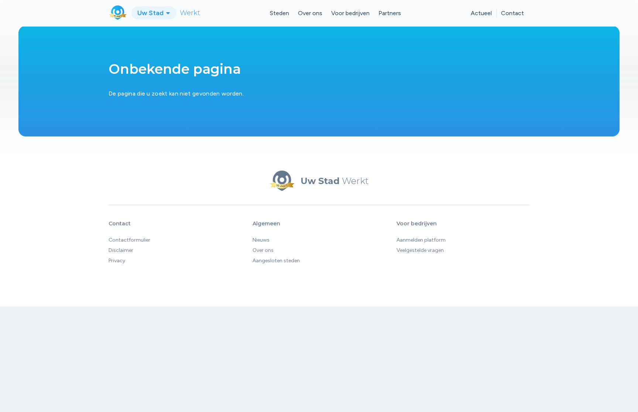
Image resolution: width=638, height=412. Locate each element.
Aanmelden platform (421, 240)
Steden (279, 13)
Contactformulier (129, 240)
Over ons (310, 13)
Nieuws (261, 240)
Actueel (481, 13)
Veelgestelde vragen (420, 250)
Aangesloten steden (276, 260)
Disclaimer (121, 250)
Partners (389, 13)
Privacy (117, 260)
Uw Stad (151, 13)
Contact (512, 13)
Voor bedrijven (350, 13)
